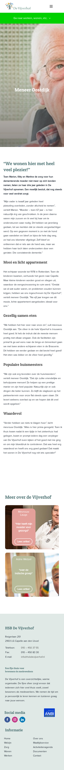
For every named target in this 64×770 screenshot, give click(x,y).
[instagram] (15, 719)
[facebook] (7, 719)
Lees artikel (23, 541)
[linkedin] (22, 719)
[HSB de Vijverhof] (25, 6)
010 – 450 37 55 (30, 648)
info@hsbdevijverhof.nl (33, 657)
